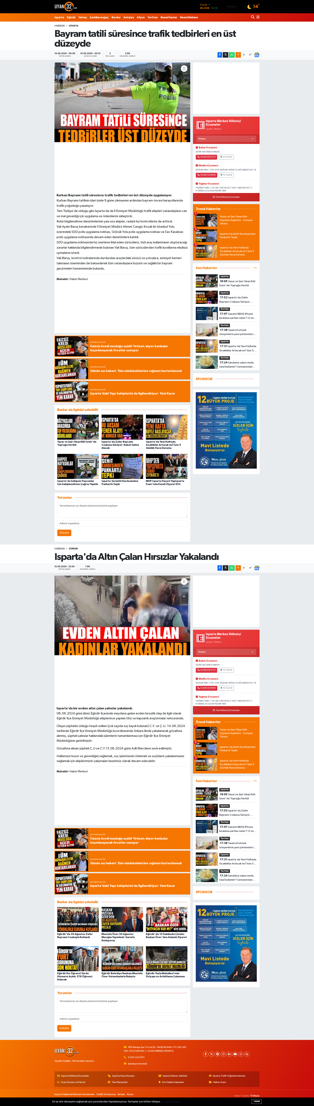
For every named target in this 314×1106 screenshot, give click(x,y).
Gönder (64, 532)
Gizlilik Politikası (171, 1101)
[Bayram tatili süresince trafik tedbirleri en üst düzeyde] (122, 102)
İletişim (121, 1094)
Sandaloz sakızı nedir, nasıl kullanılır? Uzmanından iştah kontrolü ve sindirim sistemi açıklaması (236, 365)
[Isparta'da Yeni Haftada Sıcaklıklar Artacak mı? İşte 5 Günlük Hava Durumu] (166, 427)
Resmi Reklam (189, 17)
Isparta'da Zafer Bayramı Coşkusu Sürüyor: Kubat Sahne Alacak (120, 444)
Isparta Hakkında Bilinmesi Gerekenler (74, 1094)
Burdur (116, 17)
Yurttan (153, 17)
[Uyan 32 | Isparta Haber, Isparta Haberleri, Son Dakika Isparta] (65, 6)
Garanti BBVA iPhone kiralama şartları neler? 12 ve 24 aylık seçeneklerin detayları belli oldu (237, 316)
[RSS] (247, 1054)
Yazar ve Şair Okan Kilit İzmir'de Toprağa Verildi (237, 283)
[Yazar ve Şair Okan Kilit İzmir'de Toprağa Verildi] (78, 427)
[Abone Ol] (257, 55)
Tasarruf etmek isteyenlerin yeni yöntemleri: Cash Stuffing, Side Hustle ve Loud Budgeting (236, 332)
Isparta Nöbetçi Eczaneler (75, 1076)
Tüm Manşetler (120, 1082)
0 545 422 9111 (136, 1057)
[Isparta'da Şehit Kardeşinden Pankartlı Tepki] (122, 466)
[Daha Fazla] (238, 55)
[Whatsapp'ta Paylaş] (232, 55)
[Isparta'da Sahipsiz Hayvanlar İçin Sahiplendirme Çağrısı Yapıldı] (78, 466)
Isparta (59, 17)
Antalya (128, 17)
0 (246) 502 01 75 (207, 157)
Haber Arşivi (219, 1082)
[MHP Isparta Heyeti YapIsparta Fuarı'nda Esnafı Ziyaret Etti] (166, 466)
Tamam (256, 1101)
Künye (130, 1094)
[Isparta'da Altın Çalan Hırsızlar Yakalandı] (122, 615)
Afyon (141, 17)
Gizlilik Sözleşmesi (106, 1094)
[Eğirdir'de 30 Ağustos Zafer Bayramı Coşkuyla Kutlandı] (78, 919)
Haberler (59, 26)
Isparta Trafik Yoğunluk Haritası (229, 1076)
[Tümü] (255, 268)
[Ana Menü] (257, 17)
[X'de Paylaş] (225, 55)
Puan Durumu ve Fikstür (73, 1082)
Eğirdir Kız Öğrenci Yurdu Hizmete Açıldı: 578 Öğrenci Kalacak (74, 976)
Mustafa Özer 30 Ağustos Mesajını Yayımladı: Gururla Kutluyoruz (118, 937)
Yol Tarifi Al (227, 157)
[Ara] (253, 17)
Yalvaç (82, 17)
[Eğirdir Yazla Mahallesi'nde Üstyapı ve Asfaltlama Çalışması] (166, 958)
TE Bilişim (255, 1096)
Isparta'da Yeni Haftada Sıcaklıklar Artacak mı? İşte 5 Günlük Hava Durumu (163, 444)
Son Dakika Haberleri (173, 1082)
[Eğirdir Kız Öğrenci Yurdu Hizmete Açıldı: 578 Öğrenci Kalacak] (78, 958)
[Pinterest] (217, 1054)
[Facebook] (205, 1054)
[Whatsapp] (241, 1054)
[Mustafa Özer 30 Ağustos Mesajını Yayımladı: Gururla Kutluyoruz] (122, 919)
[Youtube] (235, 1054)
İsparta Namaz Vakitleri (175, 1076)
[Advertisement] (122, 167)
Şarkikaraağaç (99, 17)
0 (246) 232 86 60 (208, 175)
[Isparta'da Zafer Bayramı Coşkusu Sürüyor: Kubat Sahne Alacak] (122, 427)
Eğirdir (71, 17)
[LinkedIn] (229, 1054)
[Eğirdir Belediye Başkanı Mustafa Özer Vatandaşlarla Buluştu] (122, 958)
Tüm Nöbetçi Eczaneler (228, 197)
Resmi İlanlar (169, 17)
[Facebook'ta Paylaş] (220, 55)
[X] (211, 1054)
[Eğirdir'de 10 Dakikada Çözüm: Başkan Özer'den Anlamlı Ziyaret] (166, 919)
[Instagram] (223, 1054)
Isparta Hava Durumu (123, 1076)
